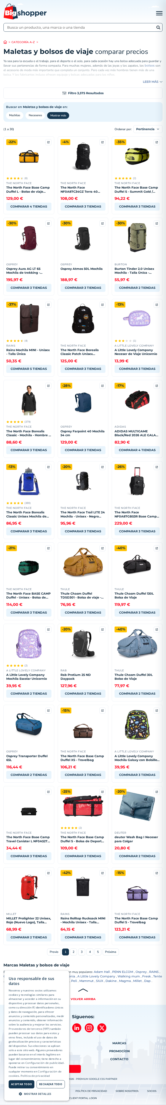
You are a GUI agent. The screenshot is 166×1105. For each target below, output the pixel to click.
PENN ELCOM (122, 972)
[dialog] (36, 1036)
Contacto (119, 1059)
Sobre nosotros (127, 1090)
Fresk (146, 976)
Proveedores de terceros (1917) (29, 1028)
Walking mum (129, 976)
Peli (74, 981)
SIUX (99, 981)
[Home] (7, 42)
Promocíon (119, 1051)
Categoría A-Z (23, 42)
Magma (125, 981)
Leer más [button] (150, 82)
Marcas (119, 1043)
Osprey (141, 972)
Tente (157, 976)
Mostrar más (58, 115)
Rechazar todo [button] (50, 1084)
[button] (37, 1093)
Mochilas (14, 115)
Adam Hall (102, 972)
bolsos (150, 65)
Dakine (111, 981)
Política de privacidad (91, 1090)
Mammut (86, 981)
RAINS (154, 972)
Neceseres (35, 115)
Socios (151, 1090)
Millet (137, 981)
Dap (147, 981)
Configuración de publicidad (44, 1062)
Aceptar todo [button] (21, 1084)
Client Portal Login (83, 1098)
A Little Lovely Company (96, 976)
